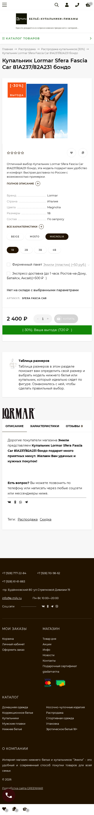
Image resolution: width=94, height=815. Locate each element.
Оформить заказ (13, 649)
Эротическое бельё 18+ (61, 729)
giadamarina (51, 671)
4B (54, 250)
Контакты (49, 660)
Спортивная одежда (60, 718)
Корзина (8, 638)
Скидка (45, 519)
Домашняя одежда (15, 707)
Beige (15, 236)
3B (40, 250)
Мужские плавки (13, 723)
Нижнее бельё (12, 729)
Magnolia (57, 236)
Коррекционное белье (17, 712)
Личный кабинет (13, 644)
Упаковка (52, 723)
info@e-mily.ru (12, 598)
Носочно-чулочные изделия (65, 707)
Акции (47, 644)
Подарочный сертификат (60, 666)
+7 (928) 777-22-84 (14, 573)
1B (12, 250)
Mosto (34, 236)
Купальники (10, 718)
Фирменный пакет (26, 264)
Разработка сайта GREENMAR (22, 788)
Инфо (46, 649)
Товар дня (49, 638)
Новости (48, 655)
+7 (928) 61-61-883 (13, 581)
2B (26, 250)
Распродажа (28, 519)
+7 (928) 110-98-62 (48, 573)
